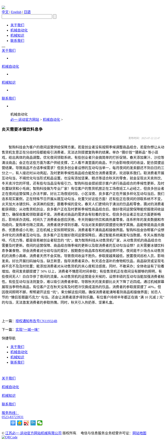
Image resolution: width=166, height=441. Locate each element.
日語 (27, 12)
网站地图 (139, 433)
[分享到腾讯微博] (33, 422)
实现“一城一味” (27, 329)
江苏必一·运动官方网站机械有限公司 (33, 433)
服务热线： (10, 413)
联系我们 (17, 40)
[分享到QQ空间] (19, 422)
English (16, 12)
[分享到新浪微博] (26, 422)
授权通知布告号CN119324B (36, 321)
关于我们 (17, 25)
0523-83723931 (13, 417)
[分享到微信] (40, 422)
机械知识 (17, 35)
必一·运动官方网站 (24, 119)
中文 (5, 12)
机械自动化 (19, 30)
